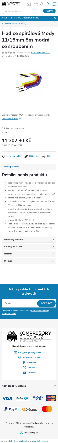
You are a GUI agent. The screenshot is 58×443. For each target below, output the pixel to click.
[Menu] (54, 4)
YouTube (31, 372)
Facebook (31, 362)
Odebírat (46, 303)
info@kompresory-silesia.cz (31, 352)
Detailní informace (10, 118)
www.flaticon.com (39, 441)
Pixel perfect (20, 441)
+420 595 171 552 (31, 357)
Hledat (49, 11)
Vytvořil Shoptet (31, 432)
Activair (31, 367)
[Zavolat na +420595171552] (36, 4)
